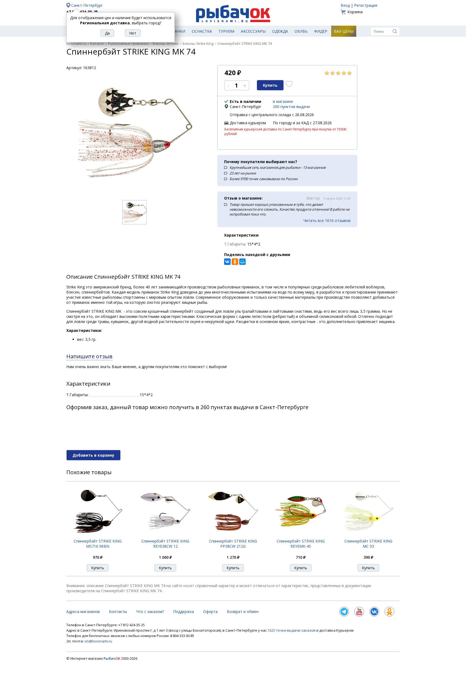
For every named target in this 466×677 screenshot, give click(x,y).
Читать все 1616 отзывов (327, 220)
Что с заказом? (150, 611)
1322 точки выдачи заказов (292, 630)
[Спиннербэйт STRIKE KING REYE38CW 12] (165, 535)
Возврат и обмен (243, 611)
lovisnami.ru (76, 43)
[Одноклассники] (235, 261)
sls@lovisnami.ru (98, 641)
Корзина (355, 11)
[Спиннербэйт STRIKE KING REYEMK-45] (301, 535)
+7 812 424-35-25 (82, 11)
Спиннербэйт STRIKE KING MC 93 (368, 543)
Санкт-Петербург (87, 5)
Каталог (97, 43)
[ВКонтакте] (227, 261)
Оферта (210, 611)
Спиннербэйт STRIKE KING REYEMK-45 (301, 543)
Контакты (118, 611)
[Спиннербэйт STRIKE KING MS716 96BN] (98, 535)
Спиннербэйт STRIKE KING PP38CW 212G (233, 543)
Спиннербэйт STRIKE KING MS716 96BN (98, 543)
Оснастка (202, 31)
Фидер (320, 31)
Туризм (226, 31)
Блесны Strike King (198, 43)
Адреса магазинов (83, 611)
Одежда (280, 31)
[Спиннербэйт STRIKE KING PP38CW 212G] (233, 535)
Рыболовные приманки (128, 43)
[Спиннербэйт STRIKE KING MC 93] (368, 535)
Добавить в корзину (93, 455)
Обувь (301, 31)
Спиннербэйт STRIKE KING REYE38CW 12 (165, 543)
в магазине (283, 101)
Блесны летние (166, 43)
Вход (345, 5)
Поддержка (183, 611)
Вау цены (344, 31)
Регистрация (365, 5)
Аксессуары (253, 31)
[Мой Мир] (242, 261)
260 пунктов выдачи (291, 106)
